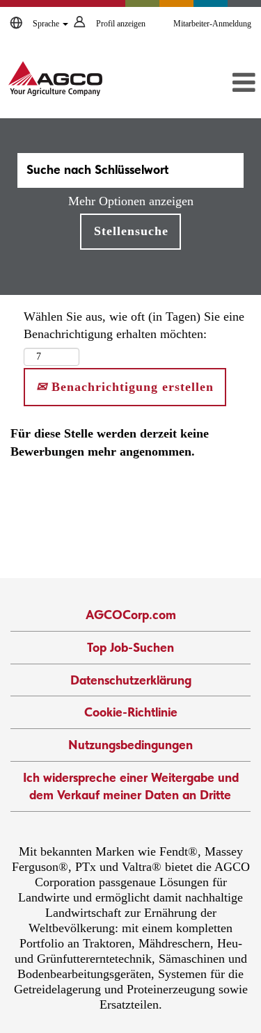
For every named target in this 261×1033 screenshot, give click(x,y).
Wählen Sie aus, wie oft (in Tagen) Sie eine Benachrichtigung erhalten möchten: (134, 326)
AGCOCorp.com (131, 614)
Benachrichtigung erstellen (130, 387)
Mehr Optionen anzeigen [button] (130, 201)
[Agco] (55, 78)
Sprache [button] (47, 24)
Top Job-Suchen (130, 647)
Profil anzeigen (120, 24)
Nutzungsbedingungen (130, 744)
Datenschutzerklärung (130, 680)
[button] (222, 83)
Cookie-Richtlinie (130, 712)
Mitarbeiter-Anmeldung (212, 24)
